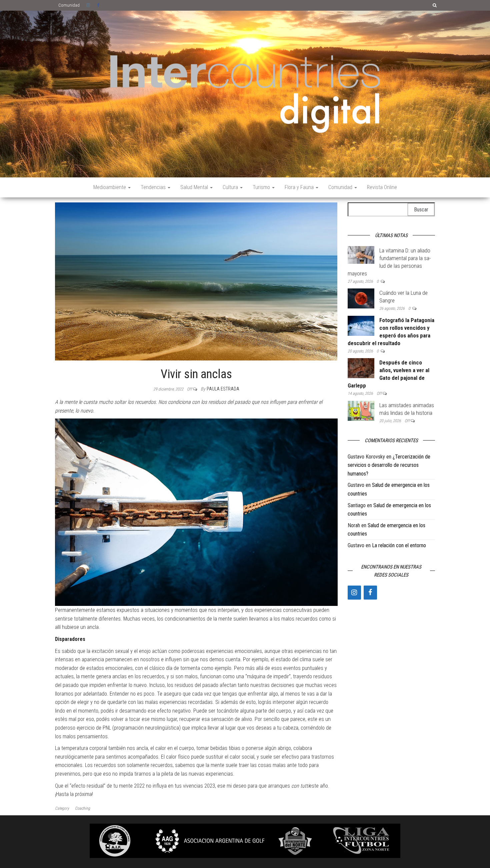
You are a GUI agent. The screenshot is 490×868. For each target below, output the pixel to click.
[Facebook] (370, 593)
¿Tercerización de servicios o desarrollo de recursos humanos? (389, 465)
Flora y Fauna (300, 187)
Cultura (231, 187)
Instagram (88, 5)
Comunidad (69, 5)
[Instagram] (354, 593)
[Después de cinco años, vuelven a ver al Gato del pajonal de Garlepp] (361, 368)
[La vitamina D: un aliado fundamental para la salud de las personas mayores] (361, 254)
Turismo (262, 187)
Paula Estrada (223, 388)
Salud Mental (194, 187)
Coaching (82, 808)
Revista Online (382, 187)
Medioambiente (110, 187)
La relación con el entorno (399, 545)
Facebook (99, 5)
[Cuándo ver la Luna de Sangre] (361, 298)
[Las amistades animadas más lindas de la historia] (361, 410)
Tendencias (154, 187)
